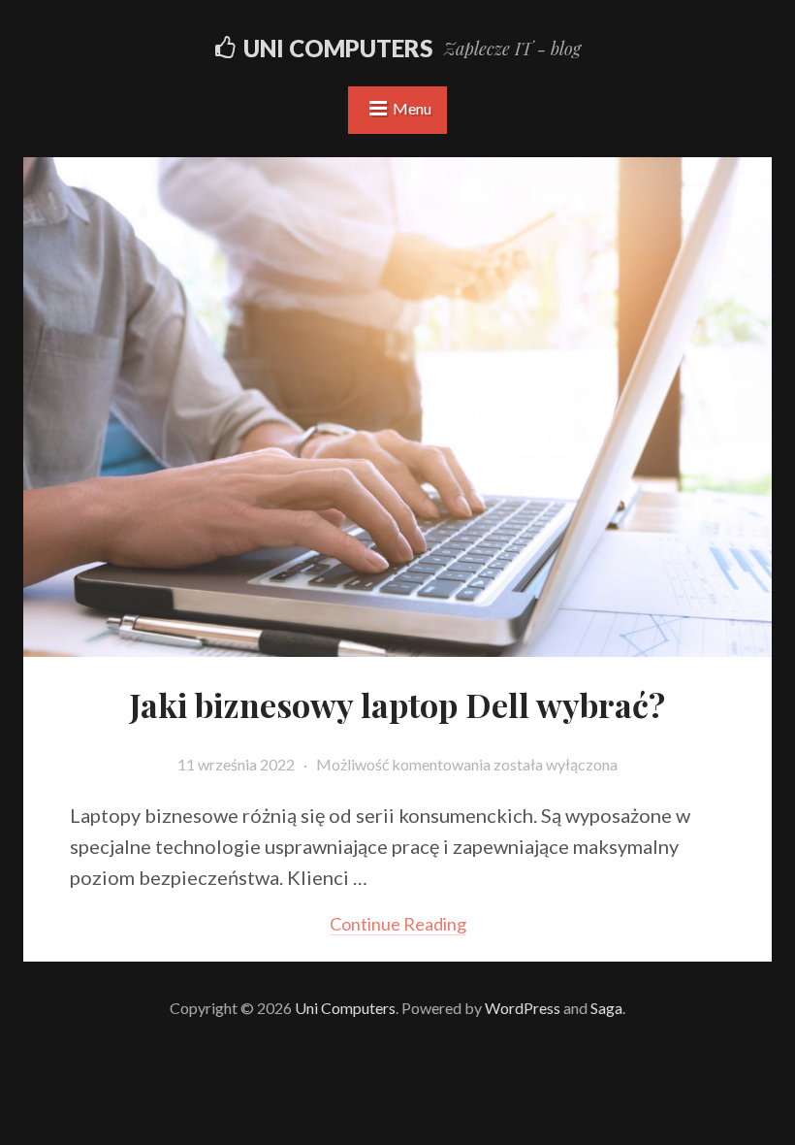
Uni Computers (337, 48)
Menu (412, 108)
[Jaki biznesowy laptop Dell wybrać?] (397, 645)
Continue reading (398, 923)
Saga (606, 1007)
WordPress (522, 1007)
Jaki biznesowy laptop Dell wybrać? (397, 704)
